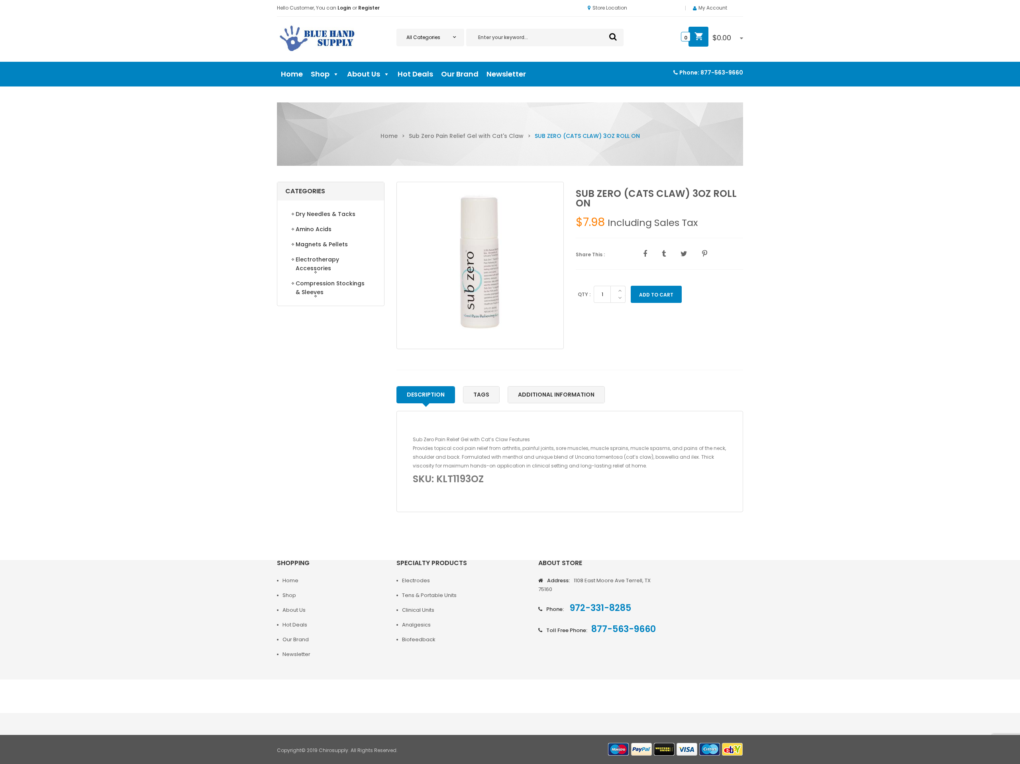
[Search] (613, 37)
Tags (481, 395)
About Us (363, 74)
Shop (320, 74)
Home (292, 74)
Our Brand (460, 74)
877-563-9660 (721, 73)
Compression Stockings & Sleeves (330, 287)
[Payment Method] (619, 749)
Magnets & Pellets (322, 244)
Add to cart (656, 294)
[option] (480, 265)
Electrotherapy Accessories (317, 263)
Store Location (609, 7)
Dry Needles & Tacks (325, 214)
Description (426, 395)
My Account (712, 7)
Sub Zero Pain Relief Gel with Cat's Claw (466, 136)
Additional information (556, 395)
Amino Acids (314, 229)
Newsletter (506, 74)
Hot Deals (415, 74)
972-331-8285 (599, 608)
